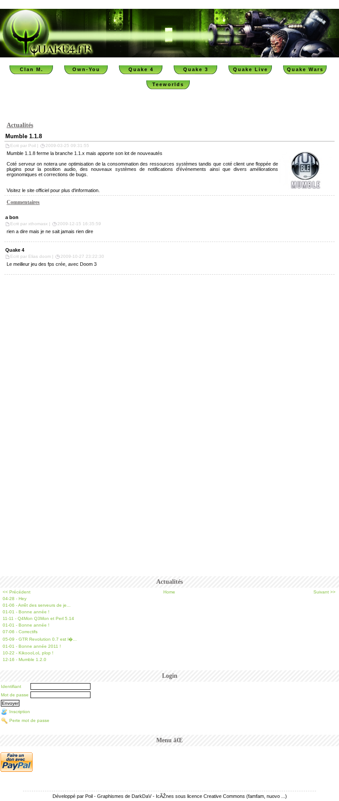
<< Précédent (16, 591)
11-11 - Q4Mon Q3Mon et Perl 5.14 (38, 618)
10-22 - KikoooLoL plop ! (28, 652)
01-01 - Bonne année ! (26, 611)
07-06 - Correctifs (20, 631)
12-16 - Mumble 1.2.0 (24, 659)
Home (169, 591)
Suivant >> (324, 591)
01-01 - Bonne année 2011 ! (32, 646)
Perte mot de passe (29, 720)
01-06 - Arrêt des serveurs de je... (37, 605)
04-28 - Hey (14, 598)
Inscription (19, 711)
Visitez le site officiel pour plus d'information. (53, 190)
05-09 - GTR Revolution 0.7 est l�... (40, 639)
